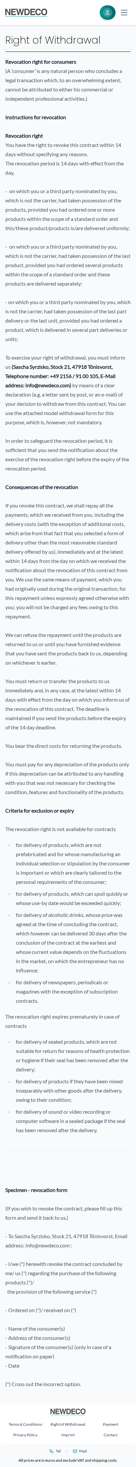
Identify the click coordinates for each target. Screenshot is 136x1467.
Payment (110, 1424)
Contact (111, 1434)
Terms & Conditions (25, 1424)
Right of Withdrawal (68, 1424)
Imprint (68, 1434)
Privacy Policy (25, 1434)
